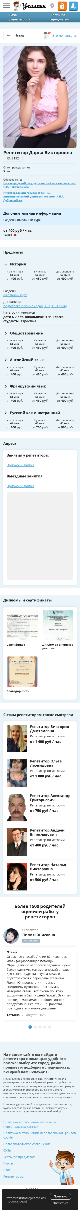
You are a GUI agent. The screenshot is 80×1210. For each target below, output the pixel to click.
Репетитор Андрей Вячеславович (47, 832)
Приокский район (20, 465)
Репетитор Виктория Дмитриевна (49, 728)
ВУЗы (7, 1150)
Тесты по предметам (19, 1157)
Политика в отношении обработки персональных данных (29, 1124)
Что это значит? (16, 1201)
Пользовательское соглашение (27, 1144)
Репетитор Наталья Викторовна (48, 866)
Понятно (60, 1196)
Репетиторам (13, 1176)
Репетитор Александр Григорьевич (50, 797)
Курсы (8, 1163)
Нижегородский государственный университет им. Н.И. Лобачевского (39, 185)
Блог (6, 1170)
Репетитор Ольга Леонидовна (46, 763)
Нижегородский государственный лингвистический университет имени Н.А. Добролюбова (33, 196)
